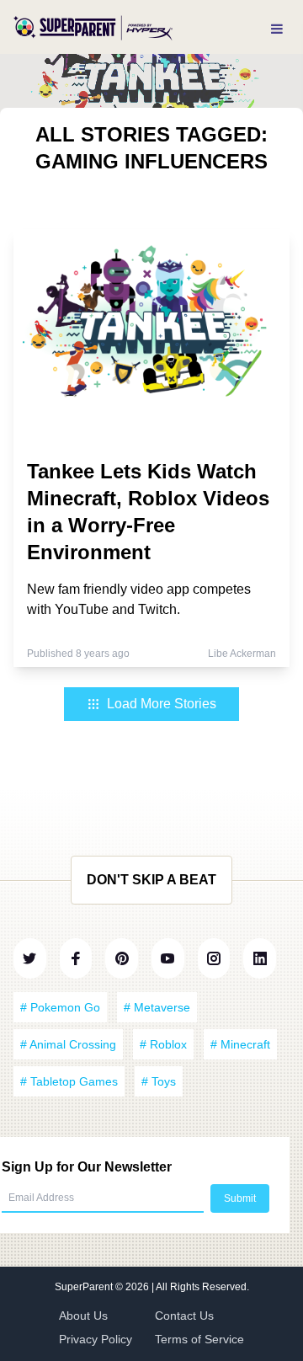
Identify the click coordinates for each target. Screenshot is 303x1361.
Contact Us (184, 1315)
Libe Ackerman (242, 653)
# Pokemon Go (60, 1007)
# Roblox (163, 1044)
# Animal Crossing (68, 1044)
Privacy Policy (95, 1339)
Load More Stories (161, 704)
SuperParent (85, 1287)
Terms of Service (199, 1339)
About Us (83, 1315)
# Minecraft (240, 1044)
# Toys (158, 1081)
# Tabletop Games (69, 1081)
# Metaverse (157, 1007)
